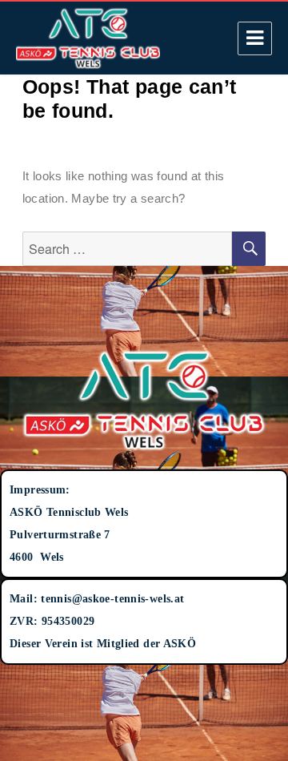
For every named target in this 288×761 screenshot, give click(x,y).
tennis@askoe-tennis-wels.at (112, 599)
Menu (255, 38)
